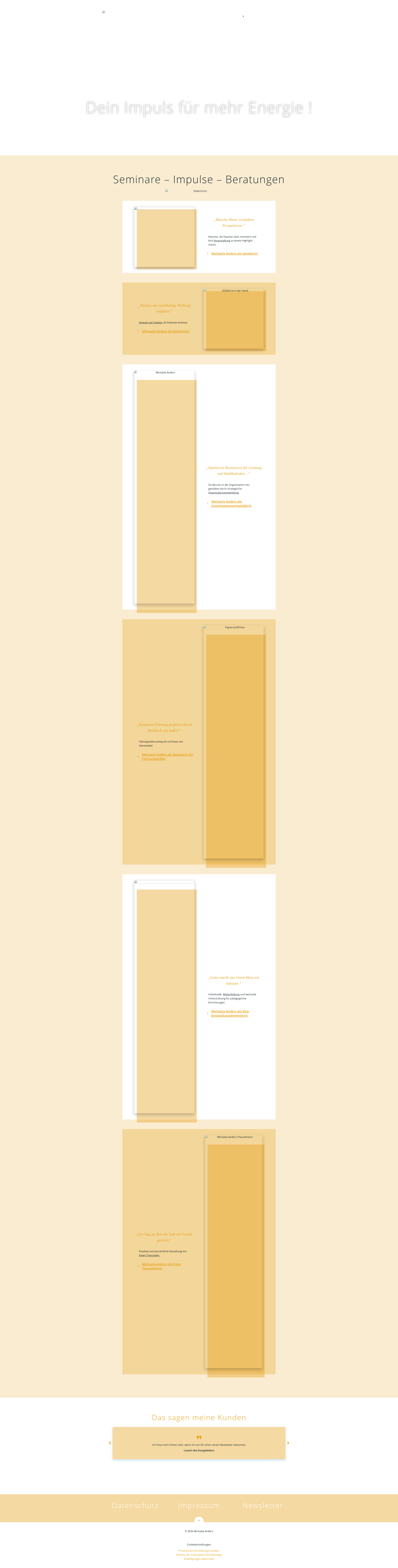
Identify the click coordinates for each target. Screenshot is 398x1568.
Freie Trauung (258, 16)
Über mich (203, 16)
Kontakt (287, 16)
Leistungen (235, 16)
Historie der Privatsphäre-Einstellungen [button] (199, 1555)
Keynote (219, 16)
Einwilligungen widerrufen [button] (199, 1559)
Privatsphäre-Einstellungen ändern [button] (199, 1550)
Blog (274, 16)
